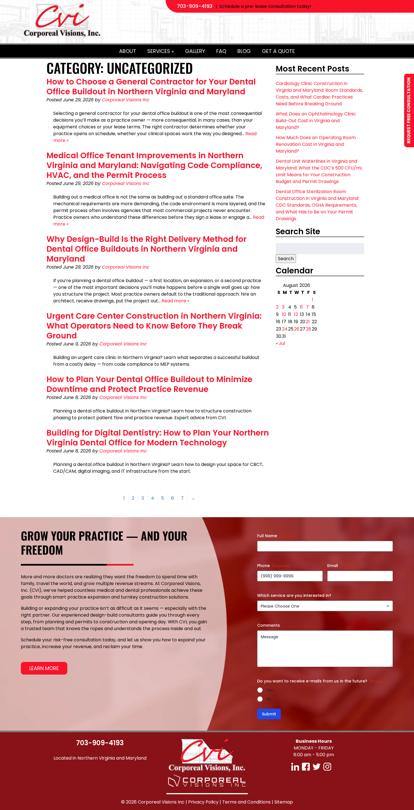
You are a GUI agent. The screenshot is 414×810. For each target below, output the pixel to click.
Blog (244, 51)
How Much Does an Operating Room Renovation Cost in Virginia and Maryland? (316, 144)
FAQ (221, 51)
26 (296, 329)
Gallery (195, 51)
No (268, 699)
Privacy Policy (203, 802)
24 (285, 329)
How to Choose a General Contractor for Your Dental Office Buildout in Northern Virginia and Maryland (151, 86)
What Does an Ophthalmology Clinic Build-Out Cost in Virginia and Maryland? (316, 121)
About (127, 51)
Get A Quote (278, 51)
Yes (269, 690)
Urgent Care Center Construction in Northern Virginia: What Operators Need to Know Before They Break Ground (154, 326)
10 (284, 314)
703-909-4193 (194, 6)
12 (296, 314)
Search (286, 258)
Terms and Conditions (246, 802)
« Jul (280, 343)
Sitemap (283, 802)
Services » (160, 51)
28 (308, 329)
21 (308, 321)
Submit (269, 714)
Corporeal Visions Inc (126, 100)
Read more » (175, 301)
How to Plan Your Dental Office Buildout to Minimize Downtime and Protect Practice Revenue (149, 384)
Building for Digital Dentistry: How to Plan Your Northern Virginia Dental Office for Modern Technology (157, 437)
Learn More (44, 668)
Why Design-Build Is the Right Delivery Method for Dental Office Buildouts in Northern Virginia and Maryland (146, 249)
